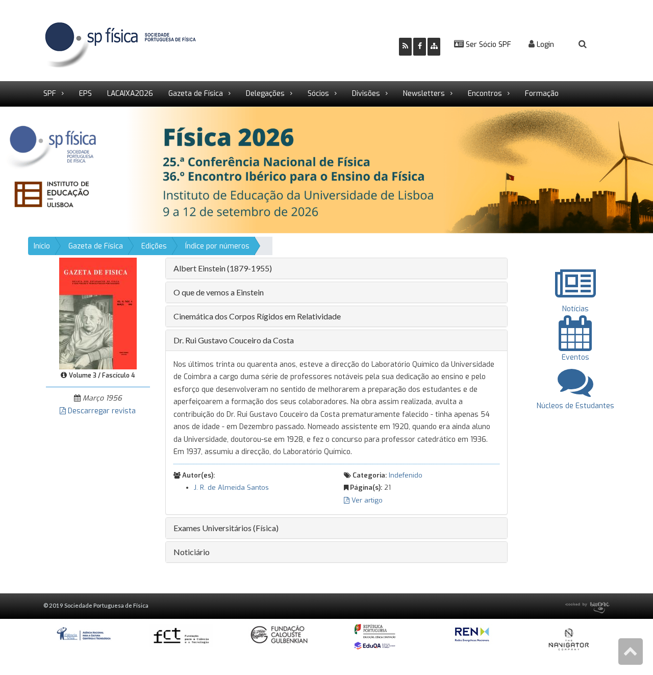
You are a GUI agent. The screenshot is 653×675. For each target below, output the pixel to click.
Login (544, 44)
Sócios (318, 93)
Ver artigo (366, 500)
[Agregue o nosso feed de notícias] (405, 47)
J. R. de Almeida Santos (231, 487)
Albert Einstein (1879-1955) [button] (222, 268)
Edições (154, 246)
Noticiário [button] (191, 552)
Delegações (265, 93)
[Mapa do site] (434, 47)
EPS (85, 93)
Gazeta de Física (195, 93)
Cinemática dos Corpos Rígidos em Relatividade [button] (257, 316)
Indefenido (405, 475)
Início (42, 246)
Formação (542, 93)
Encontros (485, 93)
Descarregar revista (101, 411)
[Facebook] (419, 47)
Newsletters (424, 93)
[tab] (336, 268)
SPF (49, 93)
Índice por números (217, 246)
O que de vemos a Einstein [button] (218, 292)
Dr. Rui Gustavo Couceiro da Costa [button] (233, 340)
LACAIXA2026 (130, 93)
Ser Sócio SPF (487, 44)
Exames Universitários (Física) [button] (226, 528)
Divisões (366, 93)
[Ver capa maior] (98, 313)
